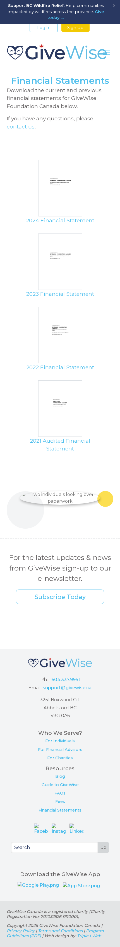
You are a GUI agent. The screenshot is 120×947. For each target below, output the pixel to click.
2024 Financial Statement (60, 220)
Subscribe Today (60, 596)
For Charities (60, 757)
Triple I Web (89, 935)
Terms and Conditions (60, 930)
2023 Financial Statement (60, 293)
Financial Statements (60, 810)
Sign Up (75, 27)
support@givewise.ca (67, 687)
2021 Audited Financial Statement (60, 444)
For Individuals (60, 740)
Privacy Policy (21, 930)
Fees (60, 801)
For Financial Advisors (60, 749)
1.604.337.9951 (64, 679)
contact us (21, 126)
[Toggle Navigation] (106, 52)
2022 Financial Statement (60, 367)
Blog (60, 776)
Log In (44, 27)
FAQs (60, 793)
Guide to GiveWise (60, 784)
